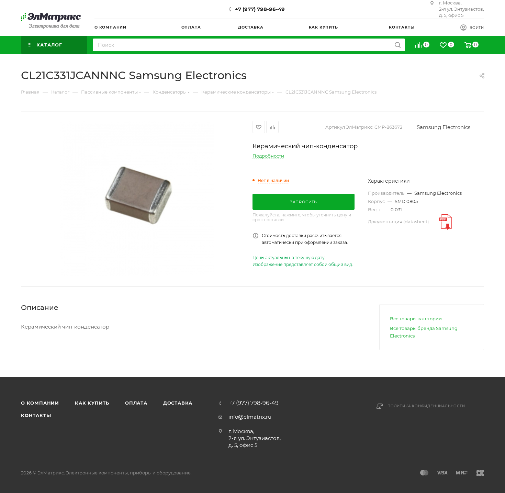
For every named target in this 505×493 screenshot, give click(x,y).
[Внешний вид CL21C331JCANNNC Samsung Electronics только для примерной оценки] (137, 198)
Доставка (177, 403)
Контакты (36, 415)
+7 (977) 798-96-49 (260, 9)
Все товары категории (416, 318)
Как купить (92, 403)
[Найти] (397, 45)
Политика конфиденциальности (426, 406)
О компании (40, 403)
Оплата (136, 403)
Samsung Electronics (443, 127)
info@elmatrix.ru (249, 417)
